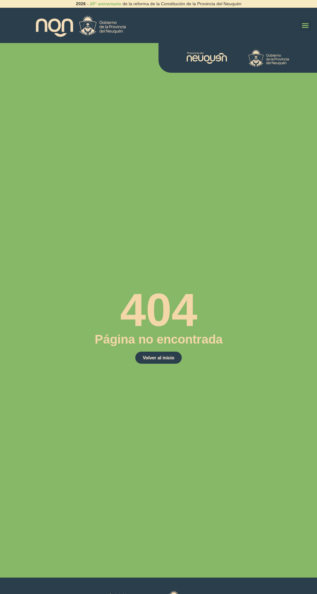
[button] (305, 25)
